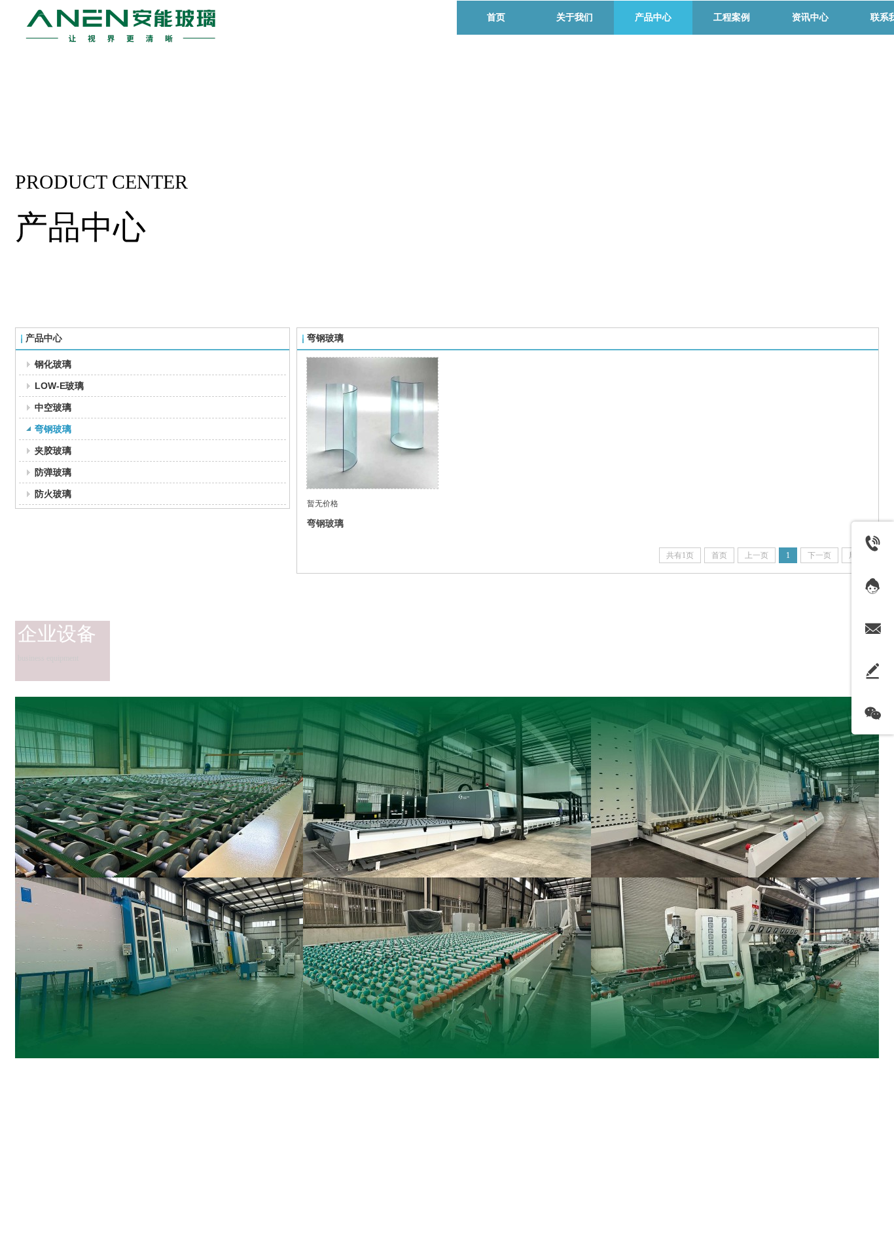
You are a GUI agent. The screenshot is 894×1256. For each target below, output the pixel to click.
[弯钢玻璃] (372, 423)
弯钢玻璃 (325, 523)
